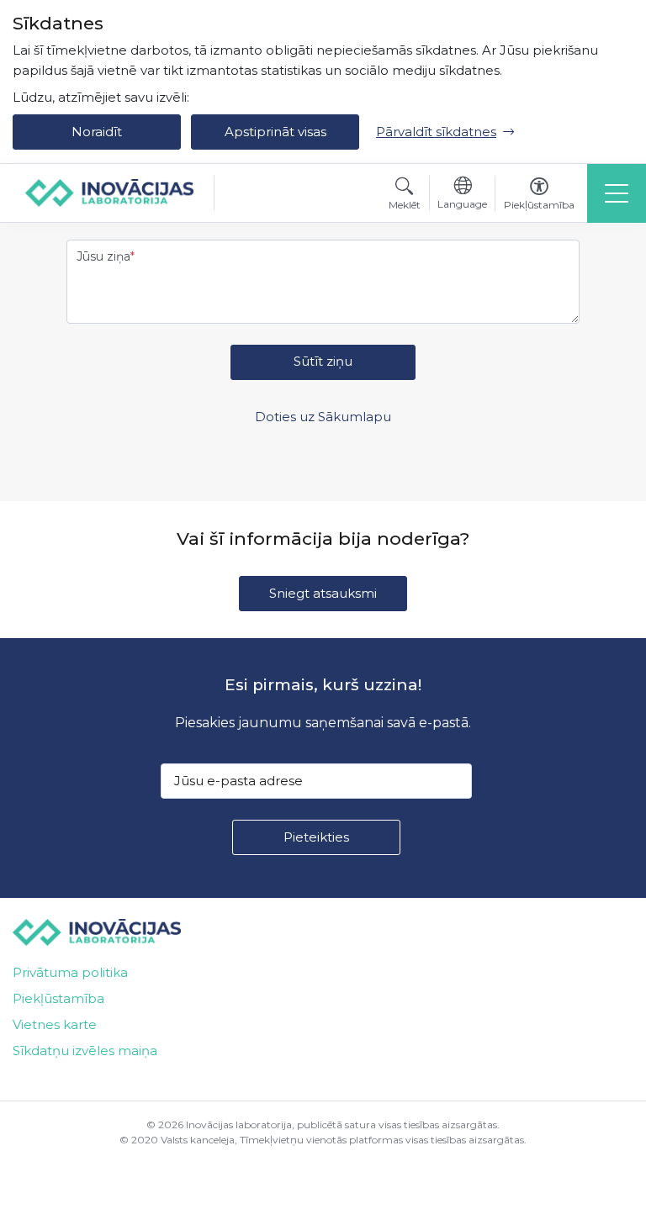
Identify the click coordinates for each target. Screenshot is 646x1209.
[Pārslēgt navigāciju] (616, 193)
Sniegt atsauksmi (323, 593)
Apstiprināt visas (275, 132)
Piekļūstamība (58, 998)
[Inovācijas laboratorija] (109, 192)
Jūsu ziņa (103, 256)
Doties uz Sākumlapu (323, 417)
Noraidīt (96, 132)
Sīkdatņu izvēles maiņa (85, 1051)
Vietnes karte (55, 1024)
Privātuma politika (70, 972)
